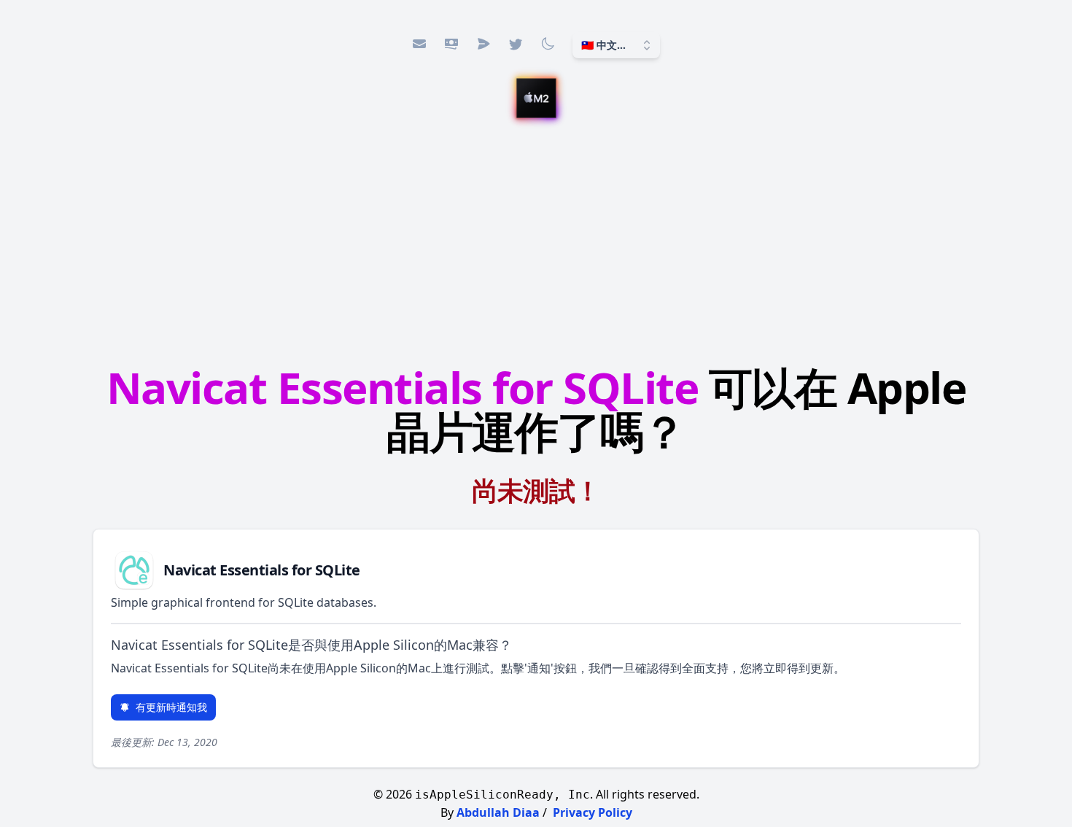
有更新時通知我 (171, 707)
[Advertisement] (536, 244)
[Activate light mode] (547, 43)
